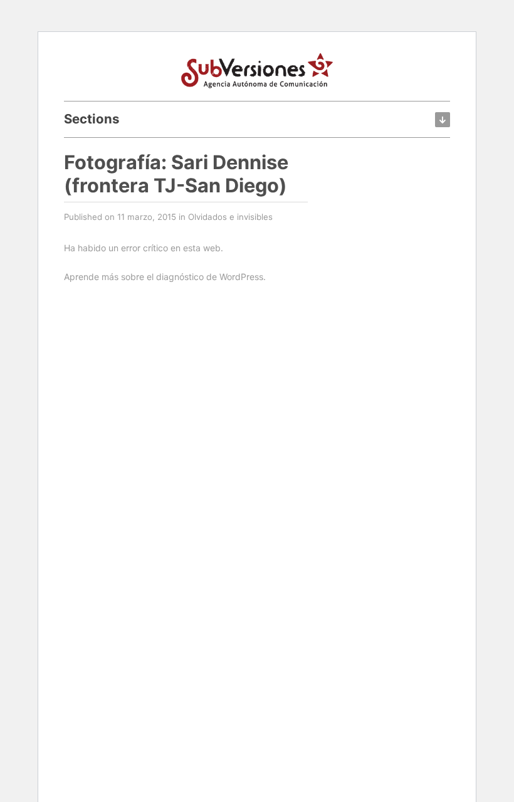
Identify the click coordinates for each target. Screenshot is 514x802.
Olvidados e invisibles (230, 217)
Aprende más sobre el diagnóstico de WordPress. (165, 276)
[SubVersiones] (257, 69)
